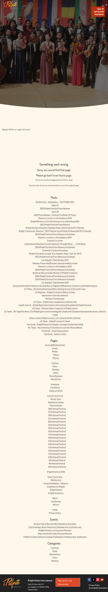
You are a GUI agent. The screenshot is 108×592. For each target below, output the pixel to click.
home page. (65, 175)
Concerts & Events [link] (55, 396)
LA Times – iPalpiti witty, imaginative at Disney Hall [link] (55, 302)
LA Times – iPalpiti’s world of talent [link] (55, 321)
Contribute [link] (55, 387)
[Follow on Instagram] (97, 579)
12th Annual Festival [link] (57, 450)
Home (4, 129)
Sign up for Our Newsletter (65, 582)
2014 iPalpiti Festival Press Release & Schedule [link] (55, 279)
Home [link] (54, 510)
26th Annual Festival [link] (57, 467)
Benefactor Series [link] (56, 402)
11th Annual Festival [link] (57, 454)
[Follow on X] (93, 579)
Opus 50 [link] (55, 205)
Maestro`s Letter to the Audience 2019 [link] (55, 237)
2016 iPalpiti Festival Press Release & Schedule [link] (55, 270)
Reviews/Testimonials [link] (55, 298)
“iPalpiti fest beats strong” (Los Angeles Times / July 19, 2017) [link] (55, 253)
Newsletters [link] (55, 554)
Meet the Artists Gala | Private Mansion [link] (55, 533)
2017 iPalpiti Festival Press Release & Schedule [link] (55, 257)
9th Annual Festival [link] (57, 460)
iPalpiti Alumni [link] (56, 490)
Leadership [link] (56, 501)
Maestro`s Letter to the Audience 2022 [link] (55, 218)
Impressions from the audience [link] (55, 295)
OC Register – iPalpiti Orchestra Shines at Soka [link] (55, 292)
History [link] (56, 504)
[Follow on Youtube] (102, 579)
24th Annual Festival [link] (57, 428)
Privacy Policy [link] (55, 513)
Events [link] (55, 348)
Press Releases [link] (55, 376)
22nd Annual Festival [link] (57, 421)
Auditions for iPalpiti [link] (56, 486)
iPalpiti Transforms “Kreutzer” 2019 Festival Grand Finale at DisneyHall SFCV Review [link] (55, 231)
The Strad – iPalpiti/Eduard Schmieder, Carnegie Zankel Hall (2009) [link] (55, 324)
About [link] (55, 498)
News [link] (55, 373)
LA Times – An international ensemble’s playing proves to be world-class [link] (55, 289)
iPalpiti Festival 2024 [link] (56, 472)
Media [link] (55, 351)
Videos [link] (56, 355)
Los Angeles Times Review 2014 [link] (55, 282)
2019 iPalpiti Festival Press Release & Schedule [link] (55, 234)
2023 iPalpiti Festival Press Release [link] (55, 208)
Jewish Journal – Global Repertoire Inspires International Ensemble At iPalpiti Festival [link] (55, 305)
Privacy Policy (94, 585)
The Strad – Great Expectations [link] (54, 331)
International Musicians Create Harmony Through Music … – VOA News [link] (55, 244)
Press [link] (55, 366)
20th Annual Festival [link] (57, 415)
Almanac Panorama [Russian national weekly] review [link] (54, 263)
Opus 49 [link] (55, 212)
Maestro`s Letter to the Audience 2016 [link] (55, 266)
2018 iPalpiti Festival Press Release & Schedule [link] (55, 247)
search (71, 185)
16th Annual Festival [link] (57, 438)
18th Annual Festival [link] (57, 409)
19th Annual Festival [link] (57, 412)
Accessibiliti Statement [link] (55, 345)
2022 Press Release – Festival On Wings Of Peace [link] (55, 215)
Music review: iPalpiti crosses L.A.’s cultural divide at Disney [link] (55, 318)
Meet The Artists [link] (55, 477)
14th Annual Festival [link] (57, 444)
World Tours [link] (56, 399)
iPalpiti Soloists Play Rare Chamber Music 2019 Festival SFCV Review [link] (55, 228)
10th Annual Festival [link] (57, 457)
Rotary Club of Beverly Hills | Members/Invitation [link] (55, 524)
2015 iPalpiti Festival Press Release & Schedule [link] (55, 276)
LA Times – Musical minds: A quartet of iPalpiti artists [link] (55, 308)
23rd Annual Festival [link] (57, 425)
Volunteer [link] (55, 384)
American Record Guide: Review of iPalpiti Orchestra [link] (55, 273)
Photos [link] (56, 358)
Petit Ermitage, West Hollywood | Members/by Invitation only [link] (55, 527)
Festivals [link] (55, 548)
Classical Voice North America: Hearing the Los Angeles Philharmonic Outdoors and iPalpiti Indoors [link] (55, 286)
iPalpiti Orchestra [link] (55, 493)
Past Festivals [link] (56, 405)
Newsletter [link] (56, 379)
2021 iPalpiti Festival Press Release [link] (55, 224)
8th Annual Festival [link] (57, 463)
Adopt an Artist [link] (56, 391)
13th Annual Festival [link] (57, 447)
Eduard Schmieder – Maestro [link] (56, 483)
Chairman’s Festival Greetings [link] (55, 250)
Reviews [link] (55, 369)
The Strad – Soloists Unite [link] (55, 334)
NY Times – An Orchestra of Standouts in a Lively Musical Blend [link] (55, 327)
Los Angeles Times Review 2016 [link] (55, 260)
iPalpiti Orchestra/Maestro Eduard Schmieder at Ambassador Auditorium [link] (55, 537)
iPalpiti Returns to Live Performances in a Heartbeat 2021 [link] (55, 221)
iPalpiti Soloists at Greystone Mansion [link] (54, 530)
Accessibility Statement (98, 588)
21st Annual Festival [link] (57, 418)
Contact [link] (55, 363)
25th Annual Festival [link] (57, 431)
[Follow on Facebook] (89, 579)
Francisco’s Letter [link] (55, 240)
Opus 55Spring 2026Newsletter (99, 11)
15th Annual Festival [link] (57, 441)
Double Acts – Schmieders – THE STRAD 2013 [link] (55, 202)
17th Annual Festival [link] (57, 434)
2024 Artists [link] (56, 480)
